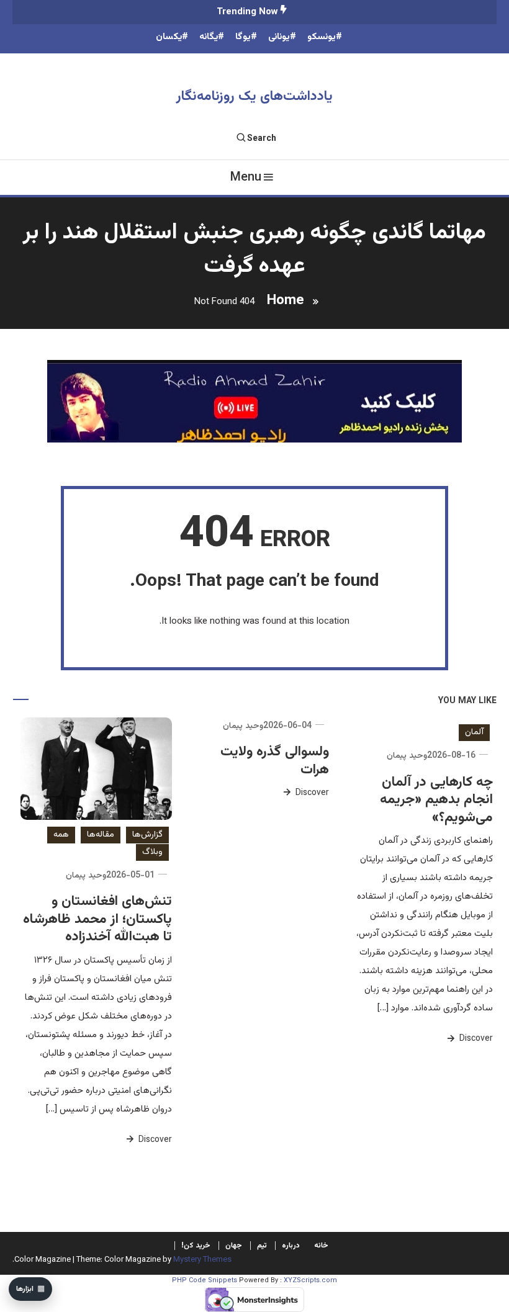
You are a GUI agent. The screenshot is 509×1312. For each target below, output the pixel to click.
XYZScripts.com (310, 1280)
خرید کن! (195, 1245)
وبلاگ (152, 852)
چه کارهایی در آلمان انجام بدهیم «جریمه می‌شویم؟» (436, 800)
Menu (245, 177)
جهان (233, 1245)
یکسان (169, 37)
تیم (262, 1245)
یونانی (279, 37)
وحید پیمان (407, 756)
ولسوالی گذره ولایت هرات (274, 761)
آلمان (474, 732)
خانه (321, 1245)
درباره (291, 1245)
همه (61, 835)
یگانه (208, 37)
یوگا (243, 37)
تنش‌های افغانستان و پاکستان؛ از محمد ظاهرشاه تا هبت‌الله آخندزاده (97, 919)
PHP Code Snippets (204, 1280)
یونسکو (321, 37)
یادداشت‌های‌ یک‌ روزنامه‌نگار (254, 96)
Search (261, 139)
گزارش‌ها (147, 835)
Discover (475, 1039)
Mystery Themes (202, 1260)
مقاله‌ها (100, 835)
